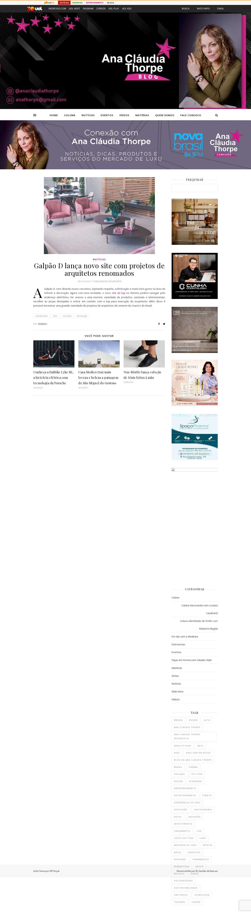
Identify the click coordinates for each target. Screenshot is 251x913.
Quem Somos (164, 115)
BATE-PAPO (203, 8)
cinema (193, 767)
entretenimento (185, 795)
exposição (181, 809)
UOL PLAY (113, 8)
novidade (180, 859)
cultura (197, 774)
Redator (42, 323)
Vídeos (124, 115)
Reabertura (181, 866)
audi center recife (198, 752)
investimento (42, 316)
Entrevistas (178, 644)
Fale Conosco (190, 115)
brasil (178, 767)
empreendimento (185, 788)
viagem (196, 902)
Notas (175, 675)
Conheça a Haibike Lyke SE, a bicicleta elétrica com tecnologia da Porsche (53, 377)
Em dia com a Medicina (185, 636)
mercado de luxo (185, 845)
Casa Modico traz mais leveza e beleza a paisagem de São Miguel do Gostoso (98, 377)
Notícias (88, 115)
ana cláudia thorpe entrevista (187, 736)
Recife (200, 866)
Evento (207, 795)
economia (195, 781)
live (199, 831)
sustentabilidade (186, 888)
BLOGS (110, 3)
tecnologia (82, 316)
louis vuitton (183, 838)
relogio (179, 873)
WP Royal (54, 871)
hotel (178, 816)
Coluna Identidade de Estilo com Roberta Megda (199, 624)
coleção (179, 774)
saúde (195, 873)
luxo (55, 316)
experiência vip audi (187, 802)
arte (200, 745)
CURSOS (101, 8)
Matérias (142, 115)
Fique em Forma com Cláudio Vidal (191, 660)
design (178, 781)
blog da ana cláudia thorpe (193, 760)
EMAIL (220, 8)
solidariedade (183, 880)
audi (177, 752)
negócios (194, 852)
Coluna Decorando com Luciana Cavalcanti (200, 609)
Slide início (177, 691)
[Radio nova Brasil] (125, 168)
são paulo (181, 895)
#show (193, 720)
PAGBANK (88, 8)
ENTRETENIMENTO (94, 3)
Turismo (179, 902)
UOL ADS (126, 8)
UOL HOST (74, 8)
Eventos (107, 115)
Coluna (69, 115)
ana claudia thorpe (187, 727)
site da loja (118, 293)
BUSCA (186, 8)
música (207, 845)
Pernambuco (201, 859)
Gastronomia (203, 809)
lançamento (182, 831)
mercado (67, 316)
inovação (194, 816)
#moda (178, 720)
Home (54, 115)
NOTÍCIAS (64, 3)
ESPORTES (77, 3)
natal (178, 852)
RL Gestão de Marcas (207, 871)
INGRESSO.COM (57, 8)
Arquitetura (182, 745)
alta (207, 720)
